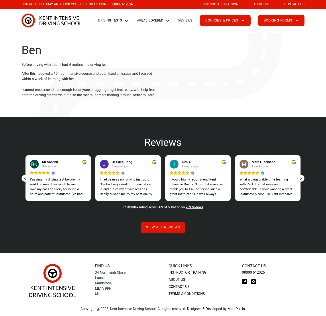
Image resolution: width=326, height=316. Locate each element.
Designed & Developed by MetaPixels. (216, 309)
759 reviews (194, 207)
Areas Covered (150, 20)
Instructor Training (220, 4)
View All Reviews (163, 227)
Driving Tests (110, 20)
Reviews (185, 20)
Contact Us (294, 4)
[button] (301, 178)
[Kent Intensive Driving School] (52, 280)
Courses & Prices (221, 20)
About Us (261, 4)
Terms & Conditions (187, 294)
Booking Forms (278, 20)
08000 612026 (253, 272)
